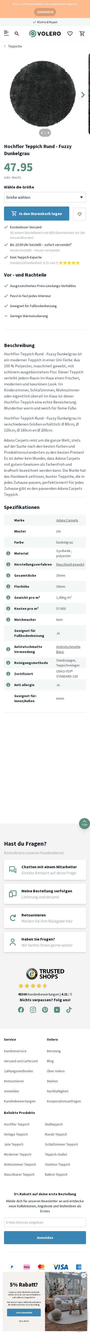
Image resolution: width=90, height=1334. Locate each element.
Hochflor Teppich (16, 1124)
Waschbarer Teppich (19, 1174)
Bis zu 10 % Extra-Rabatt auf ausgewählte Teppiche (45, 4)
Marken (52, 1081)
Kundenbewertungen (20, 1101)
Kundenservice (15, 1051)
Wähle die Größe (19, 186)
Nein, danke (24, 1321)
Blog (50, 1061)
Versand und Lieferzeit (21, 1061)
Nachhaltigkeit (57, 1091)
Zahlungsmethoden (18, 1071)
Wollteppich (54, 1124)
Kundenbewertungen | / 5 (45, 994)
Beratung (54, 1051)
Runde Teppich (56, 1134)
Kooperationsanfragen (64, 1101)
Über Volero (56, 1071)
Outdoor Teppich (57, 1164)
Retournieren (14, 1081)
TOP (84, 825)
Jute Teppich (13, 1144)
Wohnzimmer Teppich (20, 1164)
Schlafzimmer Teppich (61, 1144)
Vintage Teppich (16, 1134)
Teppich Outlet (56, 1154)
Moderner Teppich (17, 1154)
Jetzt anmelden (24, 1312)
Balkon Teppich (56, 1174)
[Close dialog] (83, 1275)
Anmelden (11, 1091)
